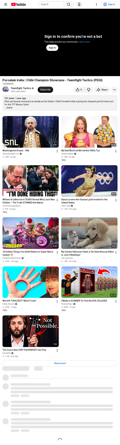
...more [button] (8, 107)
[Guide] (6, 4)
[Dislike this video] (88, 90)
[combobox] (52, 4)
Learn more (84, 42)
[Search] (69, 4)
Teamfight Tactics (21, 88)
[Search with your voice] (79, 4)
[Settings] (96, 4)
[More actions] (114, 90)
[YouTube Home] (18, 4)
